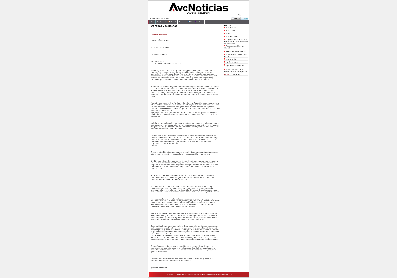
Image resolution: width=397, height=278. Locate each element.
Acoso (228, 33)
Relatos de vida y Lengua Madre (236, 51)
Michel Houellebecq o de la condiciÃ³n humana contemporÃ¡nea (235, 70)
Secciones (159, 22)
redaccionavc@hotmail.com (191, 274)
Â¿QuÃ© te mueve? (232, 36)
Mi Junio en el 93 (231, 59)
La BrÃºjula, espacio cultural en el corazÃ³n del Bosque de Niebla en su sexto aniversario (236, 41)
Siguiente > (236, 74)
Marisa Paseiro (230, 30)
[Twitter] (244, 19)
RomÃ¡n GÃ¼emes (232, 62)
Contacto (199, 22)
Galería (171, 22)
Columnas (182, 22)
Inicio (152, 22)
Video (191, 22)
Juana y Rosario (231, 27)
